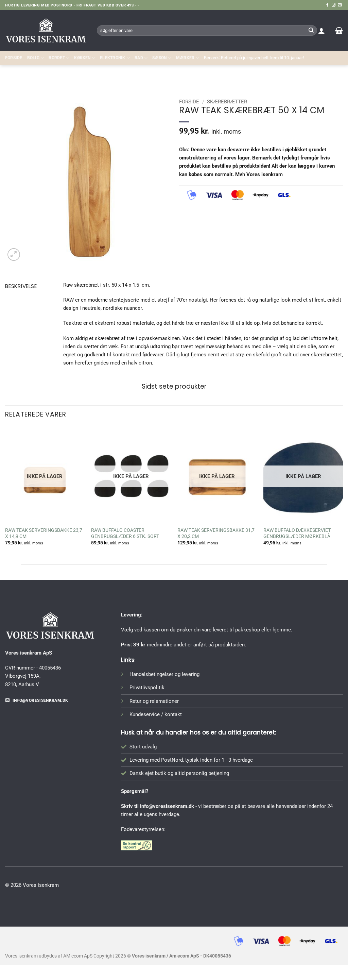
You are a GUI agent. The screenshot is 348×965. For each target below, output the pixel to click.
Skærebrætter (323, 80)
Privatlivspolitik (146, 687)
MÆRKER (185, 57)
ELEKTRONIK (112, 57)
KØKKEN (82, 57)
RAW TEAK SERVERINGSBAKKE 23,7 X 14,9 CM (43, 533)
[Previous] (5, 492)
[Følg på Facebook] (327, 5)
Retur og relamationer (154, 701)
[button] (321, 30)
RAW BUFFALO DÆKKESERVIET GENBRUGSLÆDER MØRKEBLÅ (297, 533)
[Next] (342, 492)
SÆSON (159, 57)
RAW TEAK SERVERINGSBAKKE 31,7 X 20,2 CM (216, 533)
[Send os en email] (340, 5)
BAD (139, 57)
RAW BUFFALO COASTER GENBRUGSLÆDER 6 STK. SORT (125, 533)
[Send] (311, 30)
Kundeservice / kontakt (155, 714)
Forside (13, 57)
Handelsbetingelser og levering (164, 674)
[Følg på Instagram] (333, 5)
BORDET (57, 57)
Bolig (33, 57)
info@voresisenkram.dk (167, 806)
